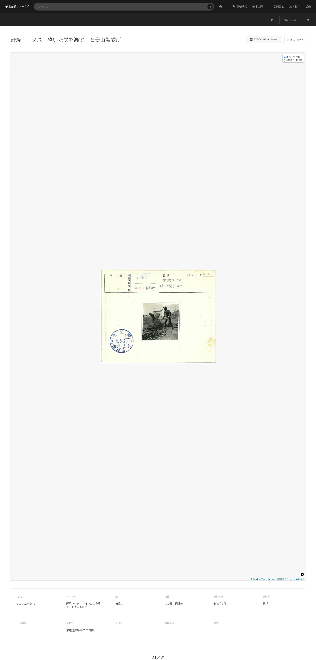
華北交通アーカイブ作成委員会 (291, 579)
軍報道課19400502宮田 (80, 630)
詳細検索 (242, 6)
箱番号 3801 (290, 19)
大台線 (168, 603)
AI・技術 (294, 6)
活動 (308, 6)
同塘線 (179, 603)
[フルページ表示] (14, 66)
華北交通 (257, 6)
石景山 (119, 603)
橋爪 (265, 603)
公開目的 (279, 6)
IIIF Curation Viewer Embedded (263, 579)
